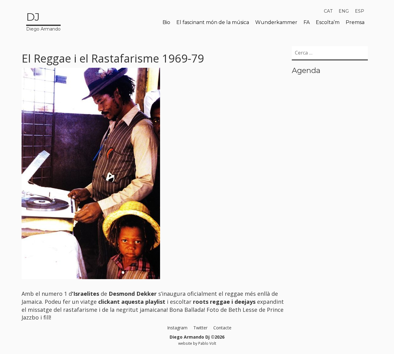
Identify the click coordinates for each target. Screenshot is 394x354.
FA (307, 22)
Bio (166, 22)
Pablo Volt (207, 343)
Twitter (200, 328)
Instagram (177, 328)
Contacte (222, 328)
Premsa (355, 22)
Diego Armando (43, 21)
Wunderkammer (276, 22)
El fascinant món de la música (212, 22)
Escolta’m (328, 22)
